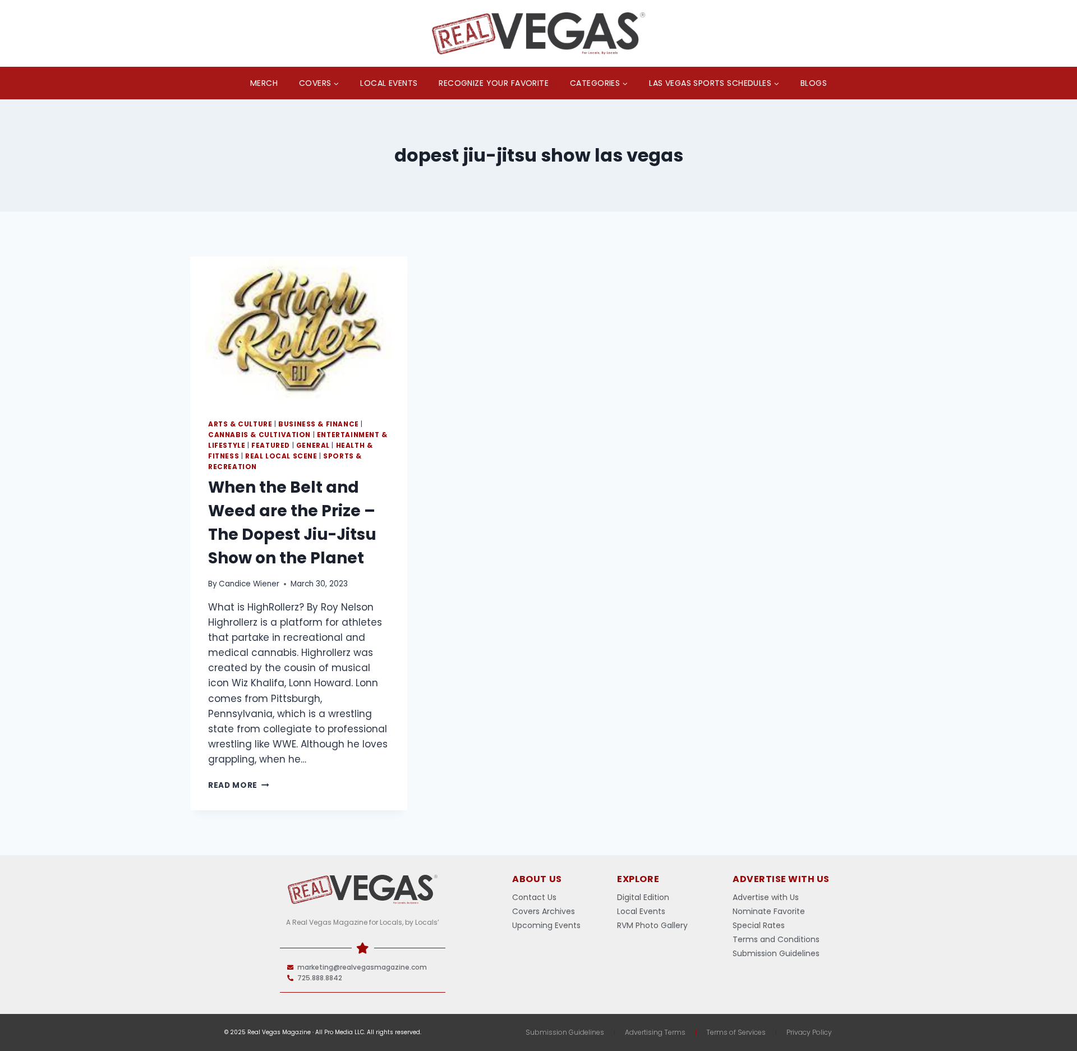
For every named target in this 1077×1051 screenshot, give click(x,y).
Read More (238, 785)
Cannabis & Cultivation (259, 434)
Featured (270, 445)
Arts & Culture (240, 424)
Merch (264, 83)
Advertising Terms (655, 1032)
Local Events (388, 83)
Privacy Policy (809, 1032)
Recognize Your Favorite (494, 83)
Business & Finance (318, 424)
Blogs (813, 83)
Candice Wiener (249, 584)
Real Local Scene (281, 456)
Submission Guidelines (565, 1032)
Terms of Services (736, 1032)
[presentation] (298, 328)
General (313, 445)
